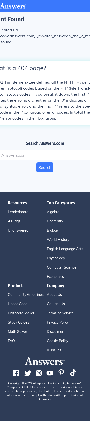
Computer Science (61, 267)
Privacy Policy (58, 322)
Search (45, 167)
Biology (53, 230)
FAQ (11, 341)
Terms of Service (60, 313)
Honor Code (18, 304)
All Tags (14, 221)
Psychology (56, 258)
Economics (55, 276)
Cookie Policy (57, 341)
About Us (54, 294)
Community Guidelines (26, 294)
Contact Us (56, 304)
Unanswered (18, 230)
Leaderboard (18, 212)
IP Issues (54, 350)
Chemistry (55, 221)
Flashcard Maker (21, 313)
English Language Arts (65, 249)
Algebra (53, 212)
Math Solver (17, 331)
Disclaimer (55, 331)
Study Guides (18, 322)
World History (58, 239)
